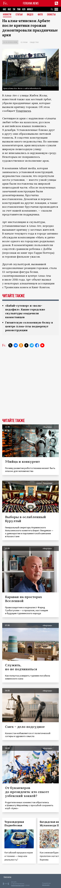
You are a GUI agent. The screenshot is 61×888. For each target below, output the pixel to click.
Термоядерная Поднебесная (14, 823)
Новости (7, 14)
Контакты (7, 877)
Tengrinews (23, 110)
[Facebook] (37, 345)
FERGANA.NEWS (31, 3)
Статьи (19, 14)
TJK (14, 9)
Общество (34, 42)
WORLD (30, 9)
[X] (10, 345)
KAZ (4, 9)
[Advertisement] (30, 385)
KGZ (9, 9)
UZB (23, 9)
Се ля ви (24, 42)
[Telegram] (32, 345)
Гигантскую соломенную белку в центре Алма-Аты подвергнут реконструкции (29, 326)
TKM (18, 9)
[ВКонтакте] (16, 345)
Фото (40, 14)
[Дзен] (26, 345)
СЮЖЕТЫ (51, 14)
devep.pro (45, 885)
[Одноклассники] (21, 345)
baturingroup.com (17, 885)
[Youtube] (42, 345)
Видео (30, 14)
